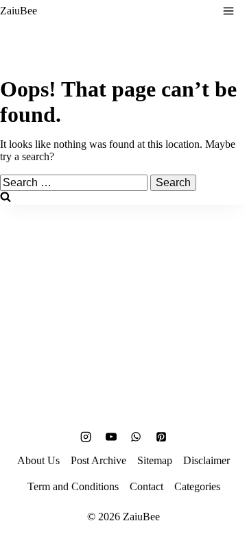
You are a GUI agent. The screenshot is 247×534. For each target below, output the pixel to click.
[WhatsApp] (136, 437)
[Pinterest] (161, 437)
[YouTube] (111, 437)
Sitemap (154, 460)
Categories (197, 486)
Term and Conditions (73, 486)
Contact (146, 486)
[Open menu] (228, 11)
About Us (38, 460)
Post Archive (98, 460)
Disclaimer (206, 460)
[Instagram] (86, 437)
